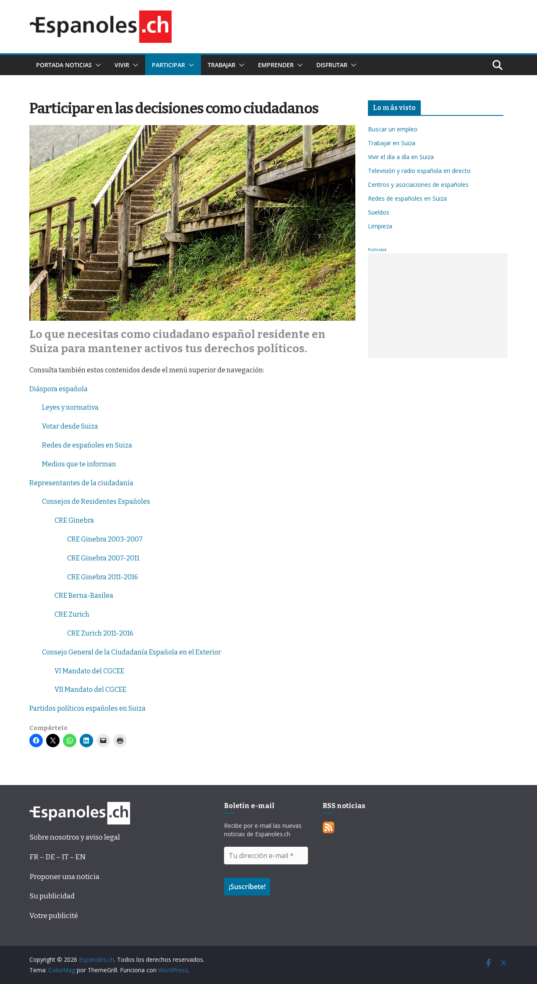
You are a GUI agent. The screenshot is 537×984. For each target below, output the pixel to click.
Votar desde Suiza (70, 426)
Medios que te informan (79, 464)
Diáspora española (58, 389)
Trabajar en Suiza (391, 143)
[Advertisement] (438, 305)
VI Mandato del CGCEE (89, 671)
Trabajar (221, 65)
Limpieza (380, 226)
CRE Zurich (72, 614)
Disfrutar (331, 65)
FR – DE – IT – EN (57, 857)
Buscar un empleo (392, 129)
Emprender (276, 65)
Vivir (122, 65)
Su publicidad (52, 896)
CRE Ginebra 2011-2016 (102, 577)
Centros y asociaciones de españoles (418, 184)
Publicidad (377, 249)
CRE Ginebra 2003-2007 (105, 539)
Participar (168, 65)
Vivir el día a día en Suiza (401, 157)
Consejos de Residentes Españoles (96, 501)
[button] (96, 65)
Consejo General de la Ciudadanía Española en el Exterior (131, 652)
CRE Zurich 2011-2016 (100, 633)
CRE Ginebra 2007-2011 (103, 558)
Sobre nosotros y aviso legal (74, 837)
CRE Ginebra (74, 520)
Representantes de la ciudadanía (81, 483)
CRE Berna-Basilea (84, 595)
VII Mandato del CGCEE (90, 690)
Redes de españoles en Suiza (87, 445)
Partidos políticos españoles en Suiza (87, 708)
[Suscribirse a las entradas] (328, 827)
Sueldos (378, 212)
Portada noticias (64, 65)
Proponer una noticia (64, 876)
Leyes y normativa (70, 407)
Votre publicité (53, 915)
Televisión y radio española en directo (419, 171)
